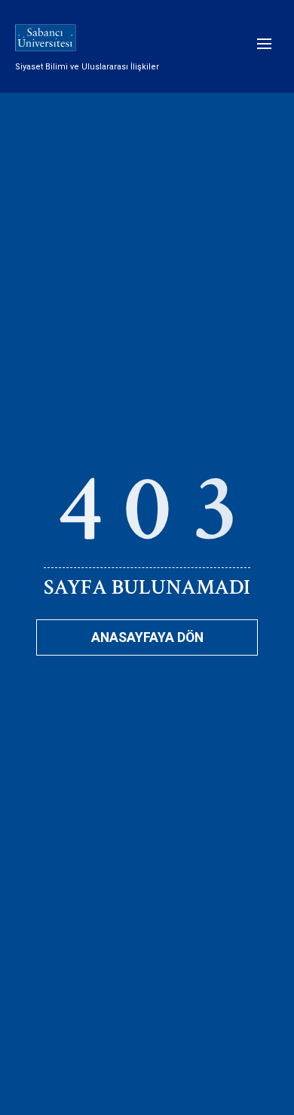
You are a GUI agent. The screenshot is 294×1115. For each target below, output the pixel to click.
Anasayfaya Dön (147, 637)
